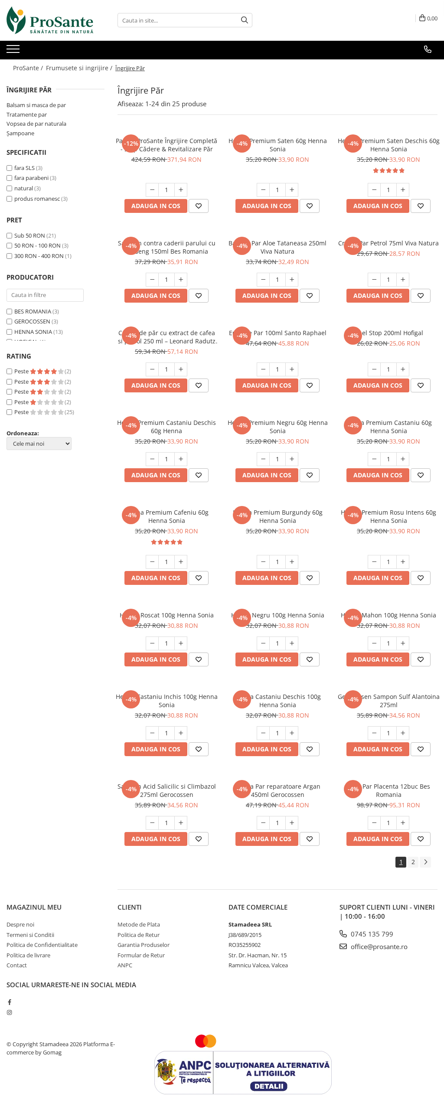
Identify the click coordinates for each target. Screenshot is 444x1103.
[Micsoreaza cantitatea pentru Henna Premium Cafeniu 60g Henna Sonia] (152, 562)
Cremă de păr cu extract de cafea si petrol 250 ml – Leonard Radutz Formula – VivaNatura (166, 337)
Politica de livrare (28, 955)
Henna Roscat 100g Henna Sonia (167, 615)
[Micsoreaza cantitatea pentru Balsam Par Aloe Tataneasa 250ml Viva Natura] (263, 280)
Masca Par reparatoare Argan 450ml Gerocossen (277, 790)
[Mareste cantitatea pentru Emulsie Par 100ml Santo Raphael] (291, 369)
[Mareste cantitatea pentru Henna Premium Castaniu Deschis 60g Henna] (180, 459)
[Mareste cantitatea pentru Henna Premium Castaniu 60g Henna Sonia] (402, 459)
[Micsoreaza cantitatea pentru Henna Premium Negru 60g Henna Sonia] (263, 459)
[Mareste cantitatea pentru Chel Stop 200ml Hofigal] (402, 369)
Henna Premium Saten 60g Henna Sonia (278, 145)
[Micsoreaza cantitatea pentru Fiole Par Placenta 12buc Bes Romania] (374, 823)
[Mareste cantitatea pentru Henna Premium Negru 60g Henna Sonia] (291, 459)
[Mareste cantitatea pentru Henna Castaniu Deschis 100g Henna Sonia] (291, 733)
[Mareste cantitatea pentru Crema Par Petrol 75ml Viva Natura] (402, 280)
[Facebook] (9, 1002)
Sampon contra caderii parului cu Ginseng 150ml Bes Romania (166, 247)
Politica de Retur (139, 935)
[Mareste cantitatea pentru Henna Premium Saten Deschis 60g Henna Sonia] (402, 190)
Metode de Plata (139, 924)
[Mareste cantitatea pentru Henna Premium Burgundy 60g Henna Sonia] (291, 562)
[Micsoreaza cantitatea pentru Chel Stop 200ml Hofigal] (374, 369)
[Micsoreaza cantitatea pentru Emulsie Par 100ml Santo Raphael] (263, 369)
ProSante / (29, 68)
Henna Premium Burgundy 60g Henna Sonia (278, 516)
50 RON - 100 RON (37, 245)
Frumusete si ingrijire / (80, 68)
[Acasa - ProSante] (50, 20)
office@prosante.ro (378, 946)
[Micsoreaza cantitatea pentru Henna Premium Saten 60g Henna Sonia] (263, 190)
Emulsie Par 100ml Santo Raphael (277, 333)
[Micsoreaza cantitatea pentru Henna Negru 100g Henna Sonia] (263, 643)
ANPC (125, 965)
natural (23, 188)
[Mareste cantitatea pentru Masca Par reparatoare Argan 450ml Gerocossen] (291, 823)
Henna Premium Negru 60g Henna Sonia (278, 426)
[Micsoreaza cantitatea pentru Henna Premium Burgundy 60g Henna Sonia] (263, 562)
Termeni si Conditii (30, 935)
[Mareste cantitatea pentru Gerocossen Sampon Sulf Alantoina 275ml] (402, 733)
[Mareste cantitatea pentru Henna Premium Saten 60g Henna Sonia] (291, 190)
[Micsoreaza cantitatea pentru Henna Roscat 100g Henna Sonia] (152, 643)
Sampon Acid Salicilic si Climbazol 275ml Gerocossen (167, 790)
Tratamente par (27, 114)
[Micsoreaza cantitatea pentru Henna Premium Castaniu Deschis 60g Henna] (152, 459)
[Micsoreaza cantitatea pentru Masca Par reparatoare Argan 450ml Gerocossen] (263, 823)
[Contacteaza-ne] (427, 49)
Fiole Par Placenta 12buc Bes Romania (388, 790)
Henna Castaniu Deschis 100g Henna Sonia (278, 700)
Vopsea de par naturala (36, 123)
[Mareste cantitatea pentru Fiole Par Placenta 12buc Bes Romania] (402, 823)
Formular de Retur (141, 955)
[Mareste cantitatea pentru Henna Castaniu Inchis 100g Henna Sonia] (180, 733)
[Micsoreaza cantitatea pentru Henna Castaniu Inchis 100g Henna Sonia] (152, 733)
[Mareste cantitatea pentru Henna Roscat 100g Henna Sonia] (180, 643)
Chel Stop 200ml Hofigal (388, 333)
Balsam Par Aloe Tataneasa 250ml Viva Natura (277, 247)
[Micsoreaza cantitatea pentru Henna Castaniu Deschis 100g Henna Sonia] (263, 733)
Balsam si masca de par (36, 105)
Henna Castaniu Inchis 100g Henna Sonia (167, 700)
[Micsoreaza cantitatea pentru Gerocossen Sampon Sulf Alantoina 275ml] (374, 733)
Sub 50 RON (29, 235)
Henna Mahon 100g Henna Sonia (388, 615)
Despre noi (20, 924)
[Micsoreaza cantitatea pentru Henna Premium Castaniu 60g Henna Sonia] (374, 459)
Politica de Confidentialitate (42, 945)
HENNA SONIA (33, 332)
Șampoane (20, 133)
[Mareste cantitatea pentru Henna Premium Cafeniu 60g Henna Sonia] (180, 562)
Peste (22, 371)
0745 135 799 (371, 934)
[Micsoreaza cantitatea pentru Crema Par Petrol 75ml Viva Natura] (374, 280)
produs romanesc (37, 198)
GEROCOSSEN (32, 321)
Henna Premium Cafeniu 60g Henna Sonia (167, 516)
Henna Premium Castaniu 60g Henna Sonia (388, 426)
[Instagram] (9, 1012)
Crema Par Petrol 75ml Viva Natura (388, 243)
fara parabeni (31, 178)
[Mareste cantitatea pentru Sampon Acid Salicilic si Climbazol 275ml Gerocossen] (180, 823)
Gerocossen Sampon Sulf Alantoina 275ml (389, 700)
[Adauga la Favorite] (199, 206)
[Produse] (14, 51)
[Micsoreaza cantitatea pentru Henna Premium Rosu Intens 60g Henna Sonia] (374, 562)
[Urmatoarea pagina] (425, 862)
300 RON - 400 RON (39, 256)
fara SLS (24, 168)
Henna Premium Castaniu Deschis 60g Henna (166, 426)
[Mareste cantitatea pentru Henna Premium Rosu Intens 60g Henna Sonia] (402, 562)
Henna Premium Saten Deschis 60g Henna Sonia (389, 145)
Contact (17, 965)
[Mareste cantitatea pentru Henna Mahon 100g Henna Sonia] (402, 643)
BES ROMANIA (32, 311)
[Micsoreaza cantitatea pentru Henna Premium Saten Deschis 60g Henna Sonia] (374, 190)
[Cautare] (244, 20)
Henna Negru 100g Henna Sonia (277, 615)
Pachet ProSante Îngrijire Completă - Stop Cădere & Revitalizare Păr (166, 145)
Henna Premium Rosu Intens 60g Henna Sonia (388, 516)
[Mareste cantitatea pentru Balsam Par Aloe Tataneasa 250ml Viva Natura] (291, 280)
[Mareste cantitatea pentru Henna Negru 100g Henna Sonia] (291, 643)
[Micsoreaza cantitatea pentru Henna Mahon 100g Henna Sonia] (374, 643)
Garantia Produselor (144, 945)
